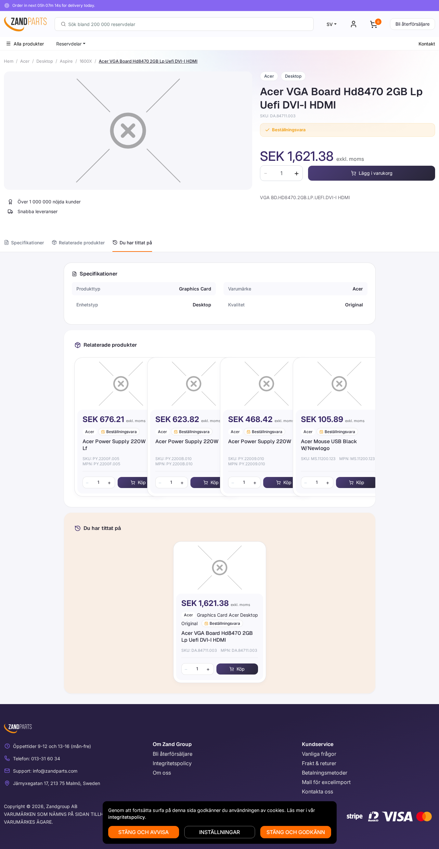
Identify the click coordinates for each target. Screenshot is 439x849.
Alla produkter (29, 43)
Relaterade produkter (82, 242)
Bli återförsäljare (412, 24)
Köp (142, 482)
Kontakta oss (317, 791)
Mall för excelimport (326, 782)
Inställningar (219, 832)
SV (330, 24)
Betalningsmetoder (324, 772)
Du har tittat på (136, 242)
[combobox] (184, 24)
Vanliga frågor (319, 754)
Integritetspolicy (172, 763)
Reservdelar (69, 43)
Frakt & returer (319, 763)
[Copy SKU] (300, 116)
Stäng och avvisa (143, 832)
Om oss (162, 772)
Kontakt (427, 43)
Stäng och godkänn (295, 832)
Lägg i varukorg (376, 173)
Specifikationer (27, 242)
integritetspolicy (126, 817)
